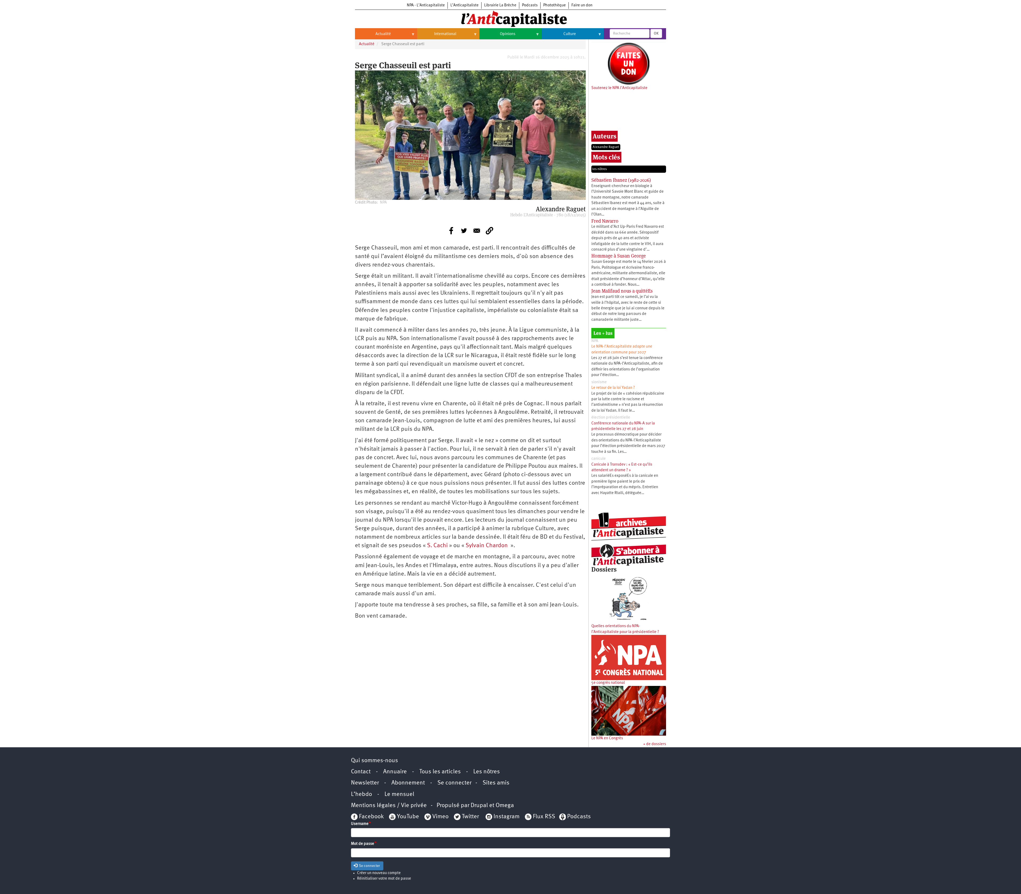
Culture (559, 36)
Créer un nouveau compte (379, 873)
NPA (594, 341)
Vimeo (440, 817)
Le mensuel (399, 794)
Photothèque (554, 5)
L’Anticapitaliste (464, 5)
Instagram (506, 817)
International (436, 36)
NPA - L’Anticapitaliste (426, 5)
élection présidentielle (610, 418)
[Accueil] (510, 18)
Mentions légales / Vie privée (389, 806)
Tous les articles (440, 772)
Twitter (470, 817)
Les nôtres (486, 772)
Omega (505, 806)
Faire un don (581, 5)
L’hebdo (361, 794)
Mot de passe (362, 844)
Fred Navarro (604, 221)
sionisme (599, 382)
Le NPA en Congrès (607, 738)
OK (656, 33)
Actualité (373, 36)
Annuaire (395, 772)
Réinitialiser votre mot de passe (384, 879)
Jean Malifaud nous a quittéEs (622, 291)
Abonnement (408, 783)
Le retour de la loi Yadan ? (613, 388)
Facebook (371, 817)
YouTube (407, 817)
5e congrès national (608, 683)
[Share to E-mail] (476, 230)
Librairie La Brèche (500, 5)
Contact (361, 772)
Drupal (479, 806)
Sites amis (496, 783)
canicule (598, 459)
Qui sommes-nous (374, 761)
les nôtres (599, 169)
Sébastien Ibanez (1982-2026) (621, 180)
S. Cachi (437, 546)
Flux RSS (544, 817)
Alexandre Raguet (606, 147)
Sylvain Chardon (487, 546)
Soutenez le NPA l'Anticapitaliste (619, 88)
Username (360, 824)
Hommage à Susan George (618, 256)
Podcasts (530, 5)
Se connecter (454, 783)
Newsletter (365, 783)
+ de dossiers (654, 744)
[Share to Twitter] (464, 230)
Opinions (497, 36)
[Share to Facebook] (451, 230)
